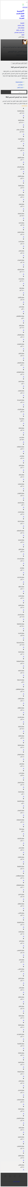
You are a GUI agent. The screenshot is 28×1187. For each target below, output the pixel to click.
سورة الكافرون (20, 1118)
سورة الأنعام (21, 157)
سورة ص (22, 456)
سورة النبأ (21, 829)
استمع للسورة (19, 82)
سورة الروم (21, 381)
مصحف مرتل (21, 27)
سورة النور (21, 325)
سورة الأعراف (20, 167)
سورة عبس (21, 847)
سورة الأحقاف (20, 530)
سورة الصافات (20, 446)
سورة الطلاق (21, 708)
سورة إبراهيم (21, 232)
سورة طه (21, 288)
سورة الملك (21, 726)
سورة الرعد (21, 223)
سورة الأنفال (21, 176)
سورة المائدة (20, 148)
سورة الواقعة (20, 624)
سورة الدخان (21, 512)
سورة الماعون (20, 1099)
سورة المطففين (20, 875)
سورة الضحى (21, 969)
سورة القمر (21, 605)
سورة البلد (21, 941)
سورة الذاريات (20, 577)
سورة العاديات (20, 1034)
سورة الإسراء (21, 260)
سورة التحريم (21, 717)
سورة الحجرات (20, 558)
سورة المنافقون (20, 689)
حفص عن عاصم (20, 30)
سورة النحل (21, 251)
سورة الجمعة (20, 680)
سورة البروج (21, 894)
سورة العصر (21, 1062)
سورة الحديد (21, 633)
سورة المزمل (21, 782)
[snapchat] (25, 7)
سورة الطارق (21, 903)
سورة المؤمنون (20, 316)
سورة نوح (21, 764)
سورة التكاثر (21, 1053)
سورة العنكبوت (20, 372)
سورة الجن (21, 773)
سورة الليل (21, 959)
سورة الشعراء (20, 344)
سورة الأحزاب (20, 409)
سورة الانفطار (20, 866)
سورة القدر (21, 1006)
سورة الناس (21, 1165)
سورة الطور (21, 586)
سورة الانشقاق (20, 885)
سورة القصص (20, 362)
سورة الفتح (21, 549)
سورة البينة (21, 1015)
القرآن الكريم (21, 25)
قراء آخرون (20, 87)
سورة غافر (21, 474)
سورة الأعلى (21, 913)
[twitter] (24, 7)
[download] (23, 115)
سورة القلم (21, 736)
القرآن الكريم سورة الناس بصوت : (19, 63)
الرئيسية (22, 23)
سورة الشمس (20, 950)
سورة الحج (21, 306)
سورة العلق (21, 997)
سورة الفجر (21, 931)
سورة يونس (21, 195)
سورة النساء (21, 139)
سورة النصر (21, 1127)
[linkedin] (10, 1176)
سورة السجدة (20, 400)
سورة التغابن (21, 698)
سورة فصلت (21, 484)
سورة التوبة (21, 185)
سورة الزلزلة (21, 1025)
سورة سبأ (21, 418)
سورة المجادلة (20, 642)
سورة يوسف (21, 213)
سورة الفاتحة (20, 111)
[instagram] (26, 7)
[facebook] (23, 7)
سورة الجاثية (21, 521)
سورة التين (21, 987)
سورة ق (22, 568)
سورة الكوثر (21, 1109)
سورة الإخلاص (20, 1146)
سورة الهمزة (21, 1071)
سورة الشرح (21, 978)
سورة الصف (21, 670)
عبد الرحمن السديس (19, 32)
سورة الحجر (21, 241)
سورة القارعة (20, 1043)
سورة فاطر (21, 428)
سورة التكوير (21, 857)
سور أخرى (20, 84)
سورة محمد (21, 540)
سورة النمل (21, 353)
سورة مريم (21, 278)
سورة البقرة (21, 120)
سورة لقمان (21, 390)
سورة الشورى (20, 493)
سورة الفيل (21, 1081)
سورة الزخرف (21, 502)
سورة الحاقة (21, 745)
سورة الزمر (21, 465)
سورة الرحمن (21, 614)
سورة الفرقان (20, 334)
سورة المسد (21, 1137)
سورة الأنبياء (21, 297)
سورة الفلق (21, 1155)
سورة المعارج (20, 754)
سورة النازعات (20, 838)
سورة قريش (21, 1090)
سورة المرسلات (20, 819)
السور (23, 34)
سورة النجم (21, 596)
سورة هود (21, 204)
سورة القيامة (20, 801)
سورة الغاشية (20, 922)
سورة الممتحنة (20, 661)
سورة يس (21, 437)
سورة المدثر (21, 792)
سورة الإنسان (20, 810)
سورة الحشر (21, 652)
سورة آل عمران (20, 129)
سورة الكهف (20, 269)
